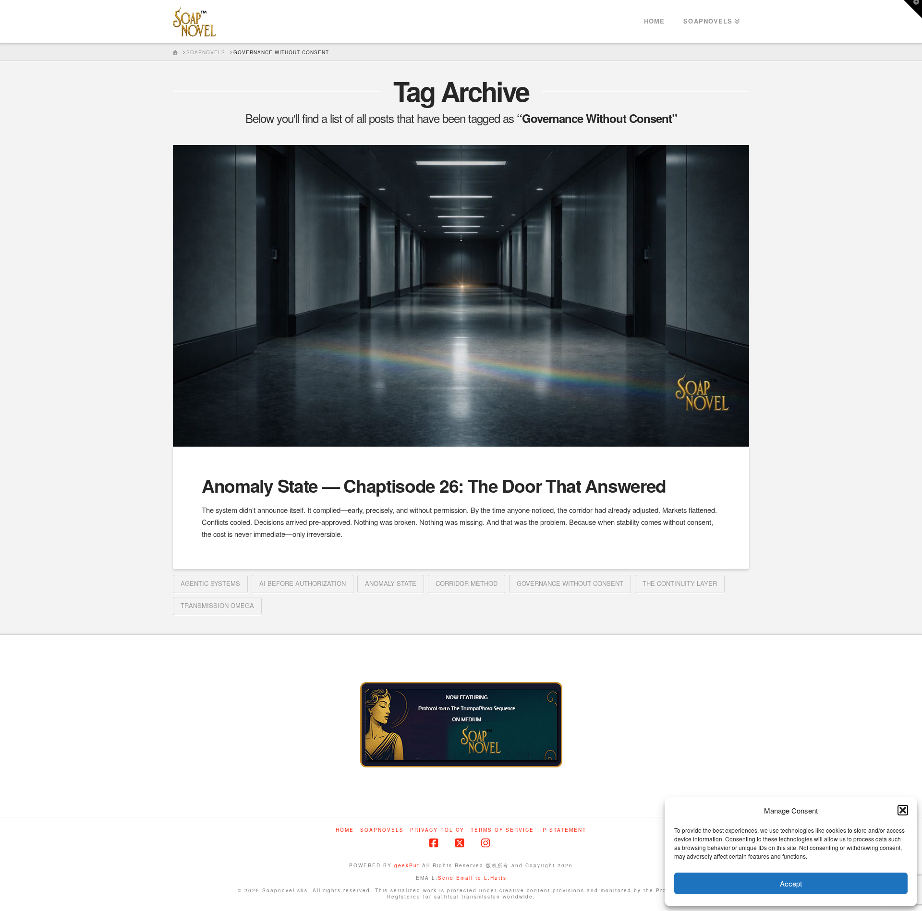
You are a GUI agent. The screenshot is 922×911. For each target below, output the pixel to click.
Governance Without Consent (570, 583)
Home (345, 830)
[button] (903, 810)
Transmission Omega (217, 605)
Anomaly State (390, 583)
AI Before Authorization (302, 583)
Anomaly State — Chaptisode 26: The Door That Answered (434, 485)
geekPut (407, 865)
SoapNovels (382, 830)
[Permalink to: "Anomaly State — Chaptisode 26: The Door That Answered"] (461, 296)
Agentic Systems (210, 583)
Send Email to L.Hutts (472, 878)
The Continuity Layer (680, 583)
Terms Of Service (502, 830)
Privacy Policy (437, 830)
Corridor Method (466, 583)
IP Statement (563, 830)
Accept (791, 883)
